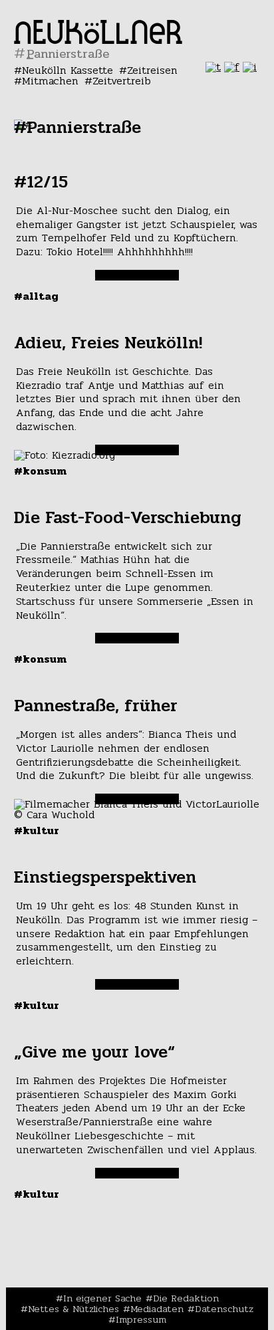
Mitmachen (50, 80)
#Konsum (40, 471)
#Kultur (36, 830)
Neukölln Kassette (67, 70)
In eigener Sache (102, 1298)
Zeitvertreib (121, 80)
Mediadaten (157, 1308)
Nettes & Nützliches (73, 1308)
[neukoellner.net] (98, 40)
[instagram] (250, 66)
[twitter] (213, 66)
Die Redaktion (186, 1298)
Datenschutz (224, 1308)
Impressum (141, 1319)
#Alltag (36, 296)
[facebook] (231, 66)
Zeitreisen (152, 70)
